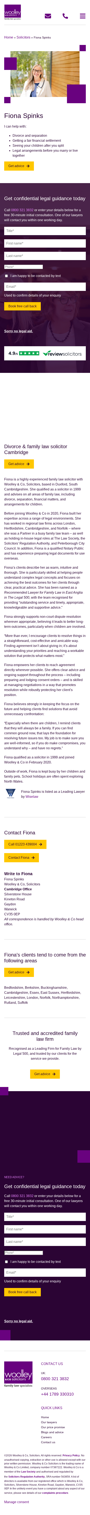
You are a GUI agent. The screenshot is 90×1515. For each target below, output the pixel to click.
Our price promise (53, 1427)
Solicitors (23, 37)
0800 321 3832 (22, 210)
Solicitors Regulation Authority (26, 1476)
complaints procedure (55, 1492)
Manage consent (16, 1502)
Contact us (48, 1442)
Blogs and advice (52, 1432)
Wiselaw (32, 796)
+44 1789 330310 (57, 1394)
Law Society (28, 1471)
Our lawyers (49, 1422)
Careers (46, 1437)
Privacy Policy (71, 1455)
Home (8, 37)
